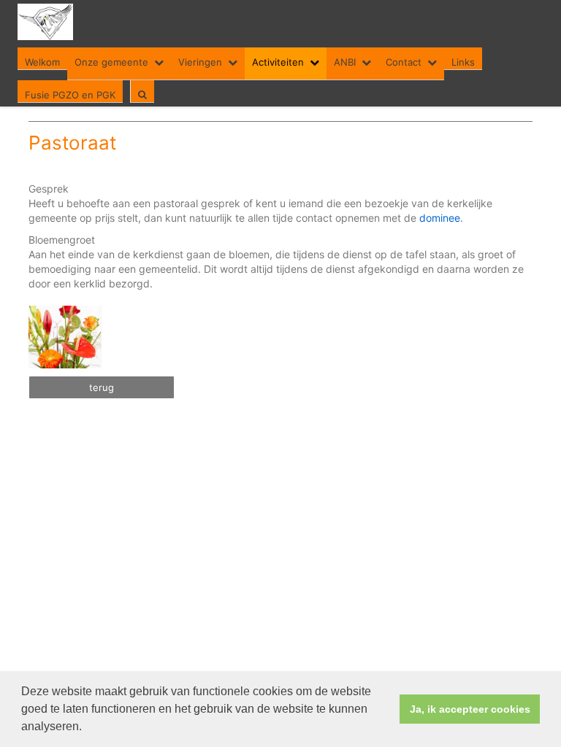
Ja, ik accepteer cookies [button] (470, 709)
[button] (87, 728)
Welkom (42, 62)
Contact (403, 62)
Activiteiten (278, 62)
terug (101, 387)
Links (463, 62)
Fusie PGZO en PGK (70, 95)
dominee (439, 218)
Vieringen (200, 62)
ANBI (345, 62)
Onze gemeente (111, 62)
